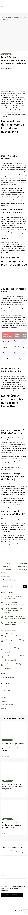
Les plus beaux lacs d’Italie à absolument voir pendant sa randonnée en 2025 (11, 825)
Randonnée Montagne (10, 580)
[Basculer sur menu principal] (2, 6)
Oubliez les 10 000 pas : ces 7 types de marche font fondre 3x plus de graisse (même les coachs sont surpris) (14, 746)
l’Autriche (18, 106)
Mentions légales (15, 906)
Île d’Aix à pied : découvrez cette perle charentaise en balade (16, 642)
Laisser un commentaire (7, 68)
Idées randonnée (6, 54)
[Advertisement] (14, 36)
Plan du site (4, 906)
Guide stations (5, 690)
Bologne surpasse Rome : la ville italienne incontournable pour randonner (14, 610)
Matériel (3, 697)
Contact (23, 906)
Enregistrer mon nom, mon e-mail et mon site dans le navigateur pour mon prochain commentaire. (13, 888)
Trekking (3, 708)
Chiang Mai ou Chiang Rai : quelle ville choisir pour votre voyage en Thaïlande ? (12, 786)
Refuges (3, 701)
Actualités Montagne (7, 687)
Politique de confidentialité (14, 912)
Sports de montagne (7, 704)
